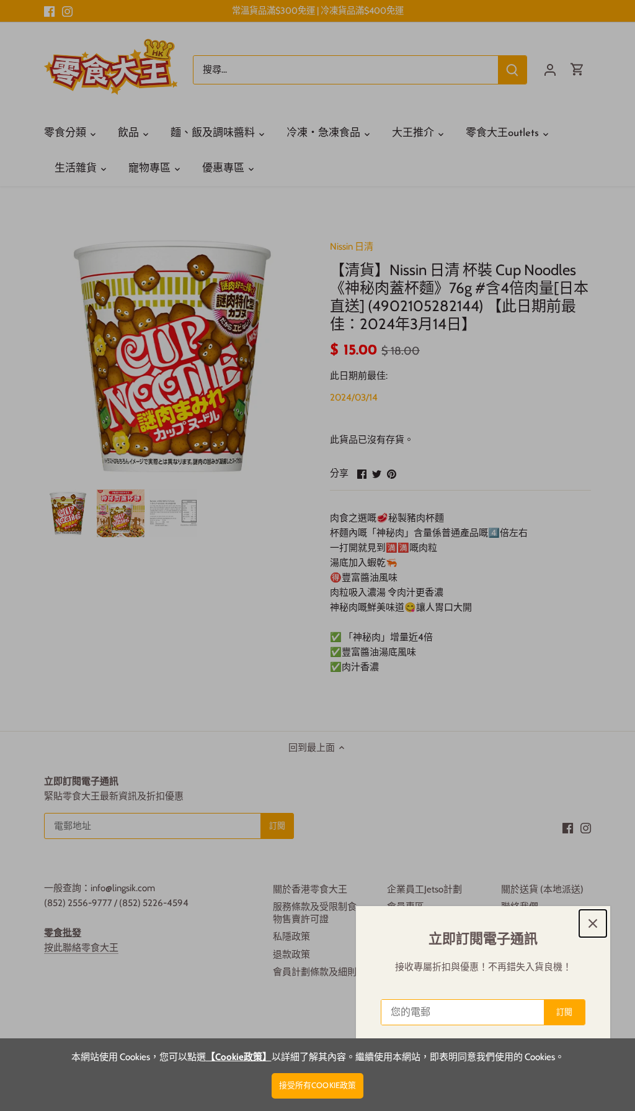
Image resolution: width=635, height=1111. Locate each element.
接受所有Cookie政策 (318, 1085)
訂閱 (564, 1012)
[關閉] (592, 923)
